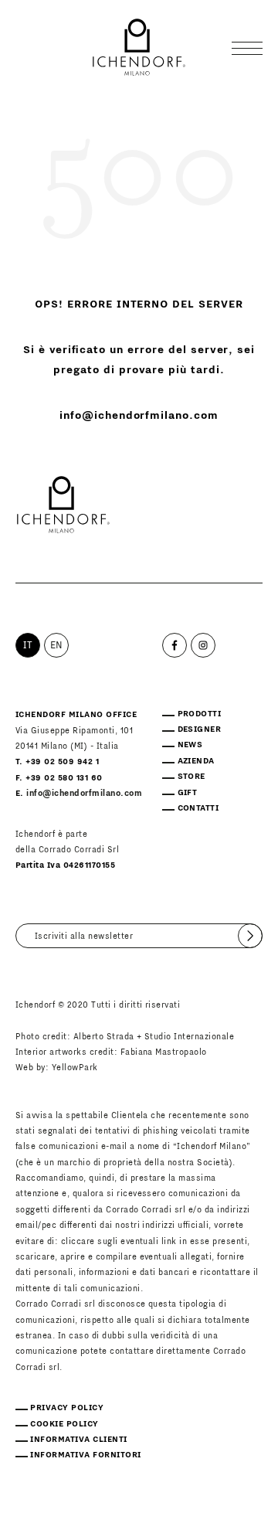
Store (191, 776)
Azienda (196, 761)
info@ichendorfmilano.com (139, 416)
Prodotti (200, 714)
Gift (188, 792)
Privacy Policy (66, 1408)
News (190, 745)
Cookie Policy (64, 1424)
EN (56, 645)
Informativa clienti (78, 1439)
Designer (200, 729)
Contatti (198, 808)
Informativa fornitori (85, 1455)
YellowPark (75, 1068)
